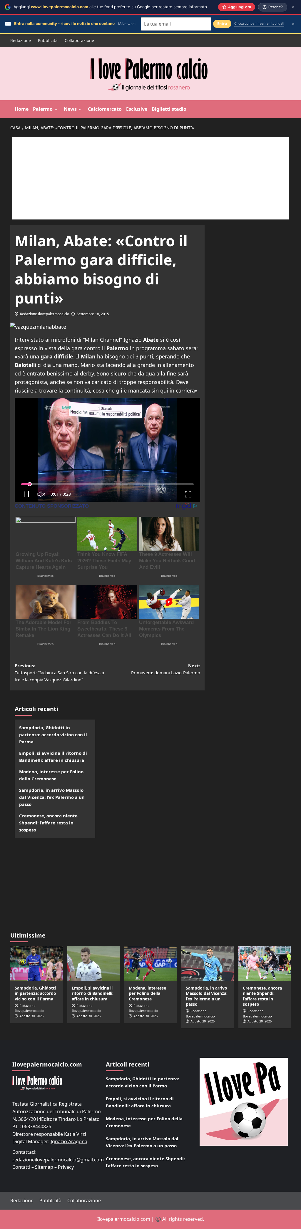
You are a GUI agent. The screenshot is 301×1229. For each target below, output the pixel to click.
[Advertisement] (150, 178)
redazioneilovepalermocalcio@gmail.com (58, 1159)
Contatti (21, 1167)
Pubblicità (48, 40)
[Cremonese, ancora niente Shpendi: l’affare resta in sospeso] (264, 963)
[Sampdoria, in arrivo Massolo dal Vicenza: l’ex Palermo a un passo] (207, 963)
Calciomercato (105, 109)
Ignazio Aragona (69, 1141)
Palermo (43, 109)
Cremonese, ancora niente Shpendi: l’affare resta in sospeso (48, 823)
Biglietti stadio (169, 109)
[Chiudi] (293, 7)
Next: (165, 669)
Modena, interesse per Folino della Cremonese (51, 775)
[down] (56, 109)
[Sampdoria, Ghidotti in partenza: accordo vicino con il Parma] (36, 963)
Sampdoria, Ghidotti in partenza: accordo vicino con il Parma (53, 735)
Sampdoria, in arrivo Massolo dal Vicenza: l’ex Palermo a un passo (52, 797)
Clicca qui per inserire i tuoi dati (259, 23)
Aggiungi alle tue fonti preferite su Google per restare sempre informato (110, 6)
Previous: (59, 673)
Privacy (66, 1167)
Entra (222, 23)
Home (22, 109)
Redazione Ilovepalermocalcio (44, 313)
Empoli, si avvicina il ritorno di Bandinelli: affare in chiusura (53, 756)
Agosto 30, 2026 (31, 1016)
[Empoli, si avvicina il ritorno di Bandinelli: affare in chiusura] (93, 963)
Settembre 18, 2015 (93, 313)
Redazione (20, 40)
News (70, 109)
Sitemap (44, 1167)
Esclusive (136, 109)
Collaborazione (79, 40)
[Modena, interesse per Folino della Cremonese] (150, 963)
